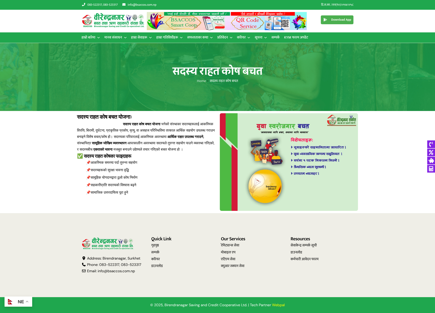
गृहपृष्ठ (155, 245)
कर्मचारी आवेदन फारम (305, 259)
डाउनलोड (157, 266)
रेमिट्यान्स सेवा (230, 245)
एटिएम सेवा (228, 259)
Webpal (278, 305)
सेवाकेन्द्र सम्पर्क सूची (304, 245)
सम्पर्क (155, 252)
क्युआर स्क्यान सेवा (232, 266)
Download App (341, 19)
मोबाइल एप (228, 252)
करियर (155, 259)
